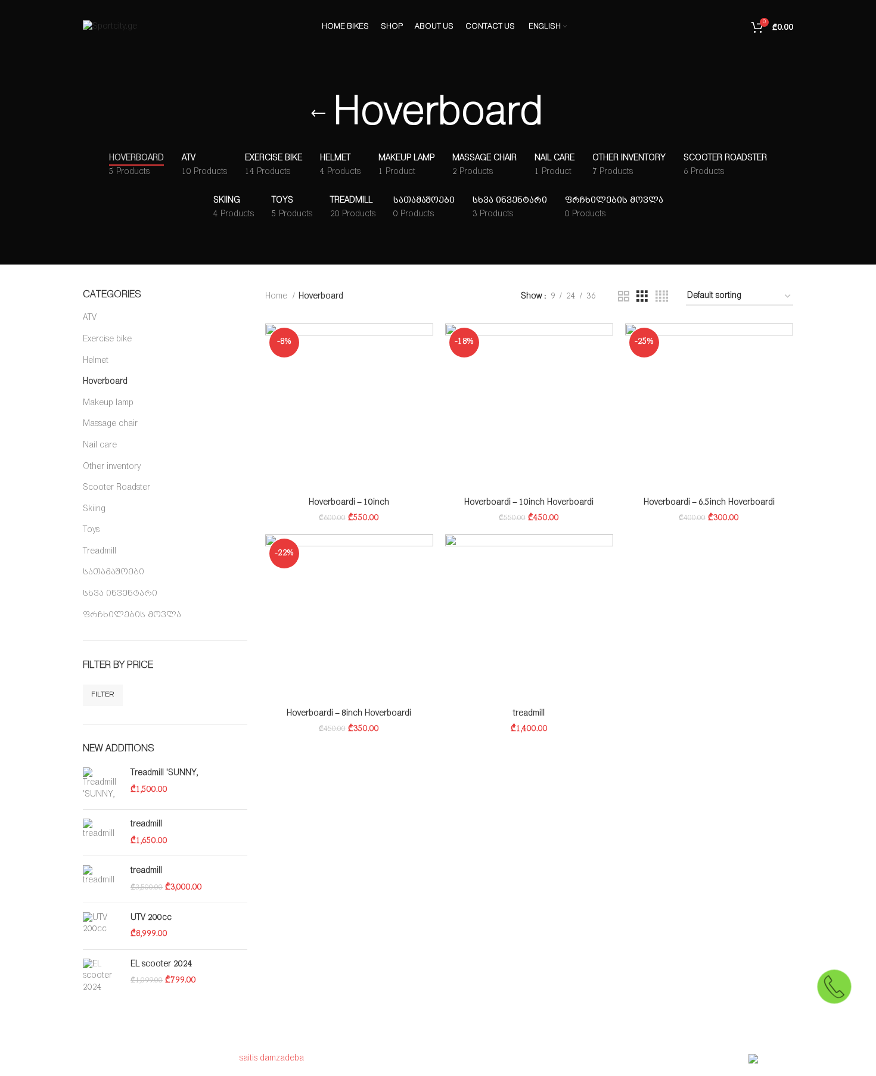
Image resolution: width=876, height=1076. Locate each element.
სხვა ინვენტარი (120, 593)
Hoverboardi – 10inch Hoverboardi (529, 502)
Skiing (94, 509)
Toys (91, 529)
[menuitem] (547, 27)
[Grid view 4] (662, 297)
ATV (90, 317)
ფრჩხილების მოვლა (132, 615)
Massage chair (110, 423)
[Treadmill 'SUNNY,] (102, 783)
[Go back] (318, 114)
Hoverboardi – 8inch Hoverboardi (349, 713)
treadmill (146, 824)
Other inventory (112, 466)
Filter (102, 694)
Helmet (95, 360)
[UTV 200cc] (102, 926)
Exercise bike (107, 339)
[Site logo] (110, 26)
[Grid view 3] (642, 297)
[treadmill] (102, 833)
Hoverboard (105, 381)
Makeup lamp (108, 403)
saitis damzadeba (272, 1058)
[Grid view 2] (623, 297)
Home (277, 296)
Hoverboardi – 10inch (349, 502)
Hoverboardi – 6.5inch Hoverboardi (709, 502)
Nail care (100, 445)
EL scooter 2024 (161, 964)
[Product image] (349, 408)
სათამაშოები (113, 572)
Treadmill (99, 551)
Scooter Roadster (116, 487)
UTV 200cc (151, 917)
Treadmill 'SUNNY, (164, 773)
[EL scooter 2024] (102, 976)
